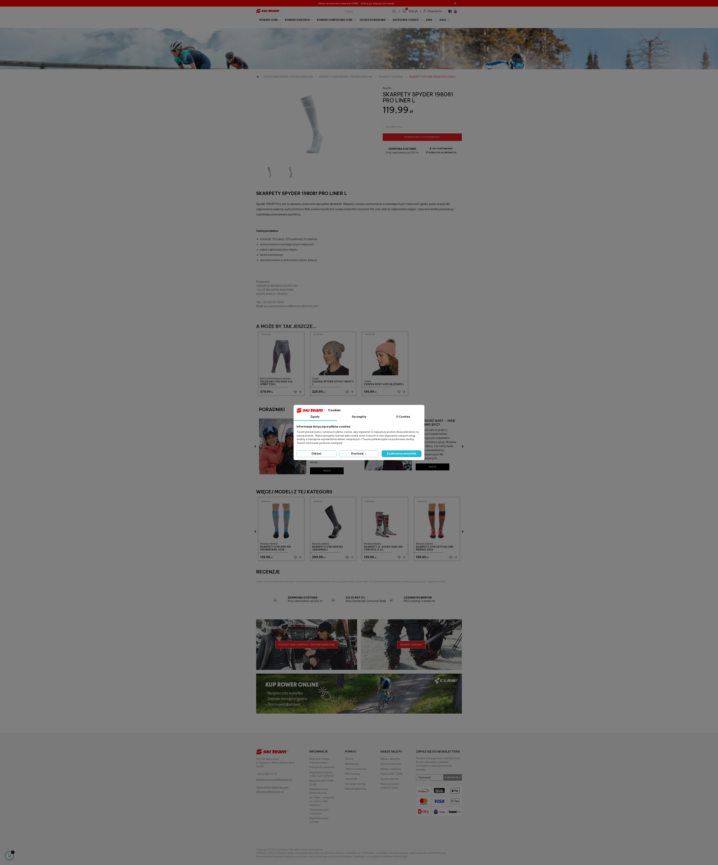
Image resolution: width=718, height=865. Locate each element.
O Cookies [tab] (403, 416)
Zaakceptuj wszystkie (401, 453)
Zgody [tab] (314, 416)
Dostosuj (357, 453)
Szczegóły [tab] (359, 416)
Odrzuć (316, 453)
